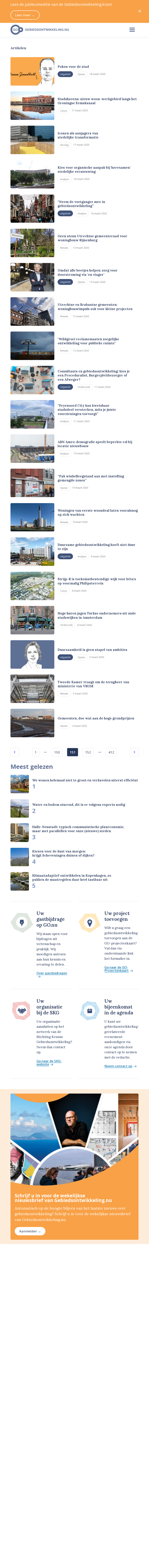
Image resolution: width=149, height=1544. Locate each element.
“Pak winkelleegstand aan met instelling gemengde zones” (91, 478)
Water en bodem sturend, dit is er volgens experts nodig (78, 805)
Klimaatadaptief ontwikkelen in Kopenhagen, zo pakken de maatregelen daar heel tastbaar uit (71, 877)
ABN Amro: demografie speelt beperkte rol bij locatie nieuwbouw (95, 444)
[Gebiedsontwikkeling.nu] (65, 30)
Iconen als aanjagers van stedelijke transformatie (78, 135)
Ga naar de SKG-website (49, 1062)
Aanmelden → (30, 1231)
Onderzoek (84, 386)
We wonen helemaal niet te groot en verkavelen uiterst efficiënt (85, 780)
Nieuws (64, 247)
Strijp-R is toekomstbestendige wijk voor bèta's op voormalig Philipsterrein (97, 581)
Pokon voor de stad (73, 66)
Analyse (64, 179)
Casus (63, 110)
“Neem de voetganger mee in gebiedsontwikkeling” (81, 204)
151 (72, 752)
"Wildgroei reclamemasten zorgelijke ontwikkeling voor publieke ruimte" (88, 341)
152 (88, 752)
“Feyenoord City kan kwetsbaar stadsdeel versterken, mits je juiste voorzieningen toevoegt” (87, 409)
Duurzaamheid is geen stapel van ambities (92, 650)
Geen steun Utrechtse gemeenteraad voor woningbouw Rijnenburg (92, 238)
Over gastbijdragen (51, 973)
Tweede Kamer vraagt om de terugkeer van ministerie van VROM (93, 684)
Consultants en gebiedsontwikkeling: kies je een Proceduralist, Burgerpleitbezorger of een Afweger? (94, 375)
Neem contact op (118, 1066)
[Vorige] (14, 752)
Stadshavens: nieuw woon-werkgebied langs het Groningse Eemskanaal (97, 101)
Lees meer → (25, 15)
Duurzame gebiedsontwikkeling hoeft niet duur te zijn (96, 547)
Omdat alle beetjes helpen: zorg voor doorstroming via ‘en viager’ (88, 272)
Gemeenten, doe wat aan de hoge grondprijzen (96, 718)
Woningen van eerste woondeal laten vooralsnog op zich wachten (98, 512)
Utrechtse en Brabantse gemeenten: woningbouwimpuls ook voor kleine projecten (95, 306)
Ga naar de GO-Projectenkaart (116, 969)
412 (111, 752)
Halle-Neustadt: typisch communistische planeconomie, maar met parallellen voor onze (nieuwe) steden (78, 829)
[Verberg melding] (139, 11)
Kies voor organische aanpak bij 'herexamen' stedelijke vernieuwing (94, 169)
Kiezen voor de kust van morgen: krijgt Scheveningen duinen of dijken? (63, 853)
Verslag (64, 144)
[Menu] (132, 30)
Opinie (81, 74)
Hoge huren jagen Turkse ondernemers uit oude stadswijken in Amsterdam (97, 615)
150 (57, 752)
